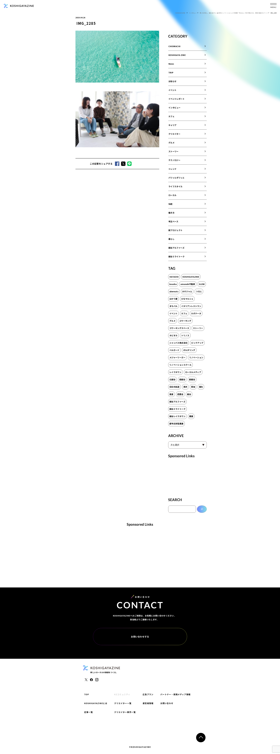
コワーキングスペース (179, 328)
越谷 (189, 394)
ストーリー (173, 151)
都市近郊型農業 (176, 423)
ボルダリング (189, 350)
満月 (185, 386)
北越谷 (172, 379)
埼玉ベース (173, 221)
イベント (172, 90)
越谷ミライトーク (176, 256)
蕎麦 (171, 394)
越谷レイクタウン (177, 416)
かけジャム (187, 291)
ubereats (173, 291)
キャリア (172, 125)
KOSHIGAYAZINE (190, 276)
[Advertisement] (187, 477)
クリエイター (174, 133)
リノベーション (196, 357)
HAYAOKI (174, 276)
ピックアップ (197, 342)
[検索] (202, 509)
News (171, 63)
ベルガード (174, 350)
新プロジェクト (175, 230)
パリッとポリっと (176, 177)
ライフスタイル (175, 186)
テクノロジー (174, 160)
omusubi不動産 (187, 284)
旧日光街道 (174, 386)
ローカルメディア (193, 372)
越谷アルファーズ (176, 247)
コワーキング (185, 320)
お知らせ (172, 81)
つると (199, 291)
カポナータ (196, 313)
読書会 (180, 394)
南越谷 (182, 379)
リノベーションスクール (180, 364)
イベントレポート (176, 98)
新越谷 (192, 379)
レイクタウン (175, 372)
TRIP (170, 72)
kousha (173, 284)
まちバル (173, 306)
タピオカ (173, 335)
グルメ (171, 142)
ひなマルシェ (187, 298)
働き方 (171, 212)
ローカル (172, 195)
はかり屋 (173, 298)
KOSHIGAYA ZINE (177, 55)
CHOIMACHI (174, 46)
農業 (191, 416)
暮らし (171, 239)
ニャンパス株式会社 (178, 342)
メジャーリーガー (177, 357)
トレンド (172, 168)
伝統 (170, 203)
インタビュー (174, 107)
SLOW (202, 284)
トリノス (185, 335)
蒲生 (201, 386)
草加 (193, 386)
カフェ (171, 116)
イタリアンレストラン (191, 306)
